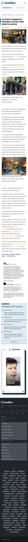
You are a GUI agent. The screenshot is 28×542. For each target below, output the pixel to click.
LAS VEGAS (5, 500)
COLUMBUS (22, 482)
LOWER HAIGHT (7, 502)
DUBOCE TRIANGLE (22, 487)
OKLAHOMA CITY (15, 511)
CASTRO (4, 480)
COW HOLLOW (6, 484)
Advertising (5, 450)
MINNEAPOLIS (8, 507)
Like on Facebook (6, 429)
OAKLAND (6, 473)
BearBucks (16, 56)
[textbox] (21, 8)
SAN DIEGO (22, 520)
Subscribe (4, 423)
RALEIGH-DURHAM (6, 518)
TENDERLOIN (6, 527)
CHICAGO (17, 480)
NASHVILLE (21, 507)
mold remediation (14, 231)
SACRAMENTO (23, 518)
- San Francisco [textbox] (6, 8)
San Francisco (11, 15)
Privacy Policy (5, 453)
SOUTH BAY (6, 471)
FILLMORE (13, 491)
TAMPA (24, 525)
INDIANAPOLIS (14, 498)
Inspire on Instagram (7, 435)
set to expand (16, 246)
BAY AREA (4, 475)
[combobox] (7, 8)
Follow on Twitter (6, 426)
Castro (3, 256)
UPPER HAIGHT (9, 529)
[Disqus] (14, 280)
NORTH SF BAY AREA (14, 473)
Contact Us (5, 438)
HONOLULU (22, 496)
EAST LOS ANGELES (14, 489)
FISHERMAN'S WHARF (9, 493)
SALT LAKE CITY (7, 520)
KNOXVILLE (21, 498)
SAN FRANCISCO (20, 471)
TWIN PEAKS (14, 527)
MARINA (22, 502)
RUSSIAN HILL (15, 518)
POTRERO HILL (12, 516)
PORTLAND (4, 516)
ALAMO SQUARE (11, 475)
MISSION (15, 507)
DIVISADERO (4, 487)
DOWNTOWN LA (12, 487)
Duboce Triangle (15, 254)
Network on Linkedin (7, 432)
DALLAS (12, 484)
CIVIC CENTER (7, 482)
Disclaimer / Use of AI (8, 459)
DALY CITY (23, 473)
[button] (4, 391)
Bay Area (4, 15)
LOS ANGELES (22, 500)
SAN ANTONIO (15, 520)
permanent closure (9, 236)
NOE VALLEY (22, 509)
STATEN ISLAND (17, 525)
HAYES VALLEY (7, 496)
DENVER (18, 484)
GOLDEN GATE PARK (20, 493)
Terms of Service (6, 456)
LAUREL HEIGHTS (13, 500)
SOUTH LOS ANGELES (7, 525)
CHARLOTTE (10, 480)
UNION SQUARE (22, 527)
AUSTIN (24, 475)
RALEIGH (24, 516)
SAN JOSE (13, 471)
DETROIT (24, 484)
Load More (14, 342)
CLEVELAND (15, 482)
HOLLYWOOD (15, 496)
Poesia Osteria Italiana (19, 244)
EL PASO (22, 489)
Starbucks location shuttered (16, 67)
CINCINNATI (23, 480)
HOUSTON (7, 498)
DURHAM (6, 489)
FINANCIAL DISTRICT (21, 491)
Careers (4, 447)
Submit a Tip (5, 444)
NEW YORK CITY (14, 509)
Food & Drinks (20, 15)
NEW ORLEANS (6, 509)
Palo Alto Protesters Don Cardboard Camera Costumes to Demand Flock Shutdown (13, 336)
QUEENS (19, 516)
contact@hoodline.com (7, 418)
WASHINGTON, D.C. (19, 529)
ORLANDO (23, 511)
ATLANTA (19, 475)
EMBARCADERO (5, 491)
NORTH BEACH (6, 511)
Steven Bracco (5, 27)
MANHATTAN (16, 502)
